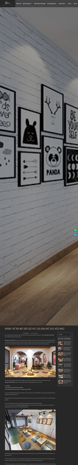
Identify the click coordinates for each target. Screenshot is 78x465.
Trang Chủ (18, 3)
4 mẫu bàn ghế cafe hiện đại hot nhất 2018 (14, 387)
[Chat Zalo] (75, 235)
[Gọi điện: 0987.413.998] (75, 230)
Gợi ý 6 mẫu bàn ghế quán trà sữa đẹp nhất (67, 381)
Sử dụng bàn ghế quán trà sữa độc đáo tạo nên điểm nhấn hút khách (67, 365)
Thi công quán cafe (52, 3)
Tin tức (69, 3)
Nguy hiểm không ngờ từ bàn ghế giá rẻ (67, 354)
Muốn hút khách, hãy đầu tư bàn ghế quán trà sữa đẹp (67, 376)
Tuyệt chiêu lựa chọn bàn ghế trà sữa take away (67, 370)
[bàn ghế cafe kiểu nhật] (30, 361)
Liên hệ (75, 3)
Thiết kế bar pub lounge (40, 3)
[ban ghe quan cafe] (30, 430)
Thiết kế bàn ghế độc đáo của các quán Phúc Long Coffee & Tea (67, 343)
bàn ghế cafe (62, 3)
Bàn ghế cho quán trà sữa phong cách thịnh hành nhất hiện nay (67, 348)
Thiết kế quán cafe (27, 3)
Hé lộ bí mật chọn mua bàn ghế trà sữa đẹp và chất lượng (67, 359)
